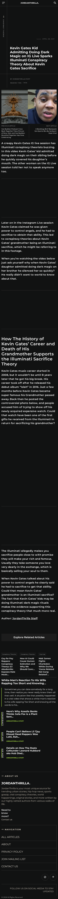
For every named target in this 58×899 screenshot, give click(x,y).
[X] (11, 629)
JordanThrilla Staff (21, 79)
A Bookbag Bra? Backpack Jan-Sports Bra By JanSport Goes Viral (45, 131)
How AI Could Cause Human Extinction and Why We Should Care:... (27, 663)
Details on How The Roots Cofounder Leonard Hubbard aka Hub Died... (23, 751)
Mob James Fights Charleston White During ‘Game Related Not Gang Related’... (46, 666)
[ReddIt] (31, 629)
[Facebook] (4, 629)
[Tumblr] (37, 629)
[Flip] (50, 629)
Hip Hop (42, 654)
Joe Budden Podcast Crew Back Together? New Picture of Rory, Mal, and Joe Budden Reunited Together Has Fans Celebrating (13, 133)
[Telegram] (44, 629)
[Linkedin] (24, 629)
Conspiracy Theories (3, 28)
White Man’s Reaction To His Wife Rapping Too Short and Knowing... (23, 682)
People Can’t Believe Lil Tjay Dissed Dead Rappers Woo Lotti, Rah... (23, 734)
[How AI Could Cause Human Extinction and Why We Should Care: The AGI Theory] (29, 646)
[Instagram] (45, 877)
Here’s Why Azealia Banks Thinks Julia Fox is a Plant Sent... (21, 714)
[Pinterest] (17, 629)
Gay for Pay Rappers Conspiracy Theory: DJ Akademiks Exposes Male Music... (8, 666)
